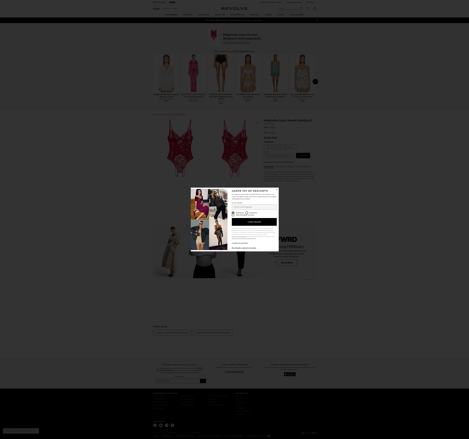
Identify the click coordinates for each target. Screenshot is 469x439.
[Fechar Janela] (277, 190)
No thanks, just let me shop (244, 248)
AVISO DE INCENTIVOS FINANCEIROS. (244, 238)
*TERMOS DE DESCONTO (240, 243)
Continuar (254, 222)
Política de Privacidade (239, 236)
